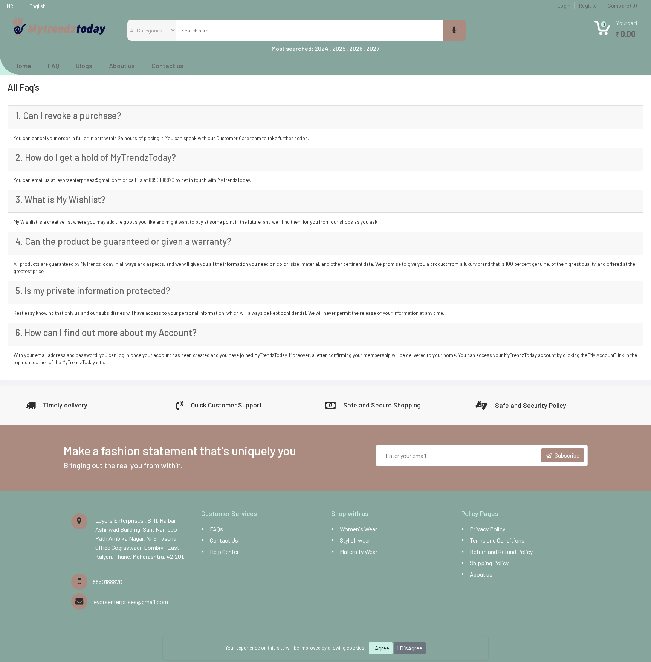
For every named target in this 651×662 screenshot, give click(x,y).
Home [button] (23, 65)
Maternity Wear (358, 551)
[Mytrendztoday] (59, 26)
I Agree (380, 648)
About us (481, 574)
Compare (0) (622, 5)
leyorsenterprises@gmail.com (130, 601)
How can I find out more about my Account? (106, 332)
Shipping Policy (489, 562)
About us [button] (121, 65)
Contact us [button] (166, 65)
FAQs (216, 528)
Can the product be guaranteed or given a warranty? (123, 241)
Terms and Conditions (497, 540)
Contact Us (224, 540)
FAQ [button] (53, 65)
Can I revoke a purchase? (68, 115)
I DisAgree (409, 648)
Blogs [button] (84, 65)
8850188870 (107, 581)
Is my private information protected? (92, 290)
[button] (616, 32)
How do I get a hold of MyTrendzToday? (95, 157)
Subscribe (567, 455)
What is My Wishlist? (60, 199)
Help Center (224, 551)
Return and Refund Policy (501, 551)
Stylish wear (355, 540)
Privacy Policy (487, 528)
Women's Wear (358, 528)
